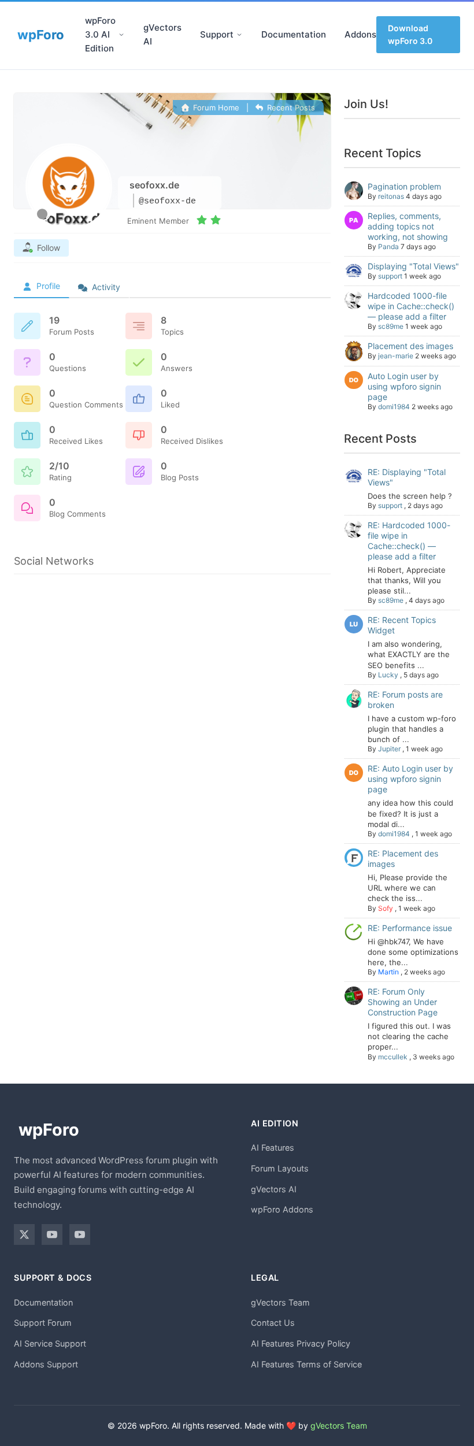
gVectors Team (280, 1302)
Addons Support (46, 1364)
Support (217, 34)
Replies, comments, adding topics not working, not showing (408, 226)
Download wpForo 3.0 (410, 34)
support (390, 276)
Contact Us (273, 1323)
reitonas (391, 196)
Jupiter (389, 748)
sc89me (390, 326)
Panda (388, 246)
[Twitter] (24, 1234)
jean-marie (395, 355)
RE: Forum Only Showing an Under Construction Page (403, 1002)
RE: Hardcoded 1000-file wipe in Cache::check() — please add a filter (409, 540)
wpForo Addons (282, 1209)
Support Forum (43, 1323)
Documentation (293, 34)
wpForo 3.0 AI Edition (100, 34)
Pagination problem (404, 186)
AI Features (272, 1147)
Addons (360, 34)
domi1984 (394, 406)
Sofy (385, 908)
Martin (388, 971)
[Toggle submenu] (121, 34)
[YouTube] (52, 1234)
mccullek (393, 1056)
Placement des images (410, 346)
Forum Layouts (280, 1168)
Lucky (388, 674)
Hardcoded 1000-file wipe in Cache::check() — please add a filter (411, 306)
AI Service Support (50, 1343)
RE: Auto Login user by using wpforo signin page (410, 778)
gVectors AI (162, 34)
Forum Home (215, 107)
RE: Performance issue (410, 928)
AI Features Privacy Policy (300, 1343)
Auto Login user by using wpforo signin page (404, 386)
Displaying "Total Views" (413, 266)
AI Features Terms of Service (306, 1364)
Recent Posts (290, 107)
